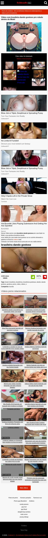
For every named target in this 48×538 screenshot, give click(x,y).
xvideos (15, 239)
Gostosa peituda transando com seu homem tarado (12, 366)
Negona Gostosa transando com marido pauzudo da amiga (35, 329)
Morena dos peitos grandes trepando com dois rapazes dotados (12, 385)
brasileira (12, 282)
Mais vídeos (24, 488)
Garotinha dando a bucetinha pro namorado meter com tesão (12, 310)
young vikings (24, 517)
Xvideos (31, 501)
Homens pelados (25, 498)
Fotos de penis (13, 498)
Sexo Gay (24, 530)
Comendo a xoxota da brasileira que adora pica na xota (12, 460)
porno (14, 284)
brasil (7, 282)
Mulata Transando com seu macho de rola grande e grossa (35, 460)
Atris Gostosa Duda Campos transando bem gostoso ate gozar (35, 423)
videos (23, 284)
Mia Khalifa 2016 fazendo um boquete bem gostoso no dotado (12, 405)
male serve (24, 514)
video (19, 284)
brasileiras (19, 282)
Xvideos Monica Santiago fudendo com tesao (35, 347)
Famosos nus (37, 498)
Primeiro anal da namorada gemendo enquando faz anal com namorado (35, 480)
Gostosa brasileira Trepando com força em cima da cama (12, 423)
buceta (11, 286)
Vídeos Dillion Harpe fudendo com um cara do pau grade (35, 384)
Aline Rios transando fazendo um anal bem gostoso (12, 329)
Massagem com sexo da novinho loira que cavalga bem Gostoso (35, 442)
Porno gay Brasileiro (20, 501)
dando (39, 282)
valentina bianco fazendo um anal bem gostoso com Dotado (35, 405)
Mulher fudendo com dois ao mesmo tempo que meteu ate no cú (35, 366)
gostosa (9, 284)
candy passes (24, 504)
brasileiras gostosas (29, 282)
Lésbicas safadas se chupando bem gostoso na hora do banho (12, 441)
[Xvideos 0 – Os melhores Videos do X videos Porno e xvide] (24, 3)
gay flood (24, 509)
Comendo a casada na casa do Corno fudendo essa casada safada (12, 347)
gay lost (24, 507)
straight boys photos (24, 512)
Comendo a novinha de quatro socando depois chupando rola (35, 310)
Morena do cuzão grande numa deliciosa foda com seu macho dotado (12, 479)
